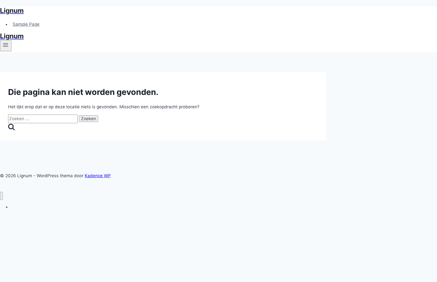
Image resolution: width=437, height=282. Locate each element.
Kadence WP (98, 175)
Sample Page (26, 24)
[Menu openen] (5, 45)
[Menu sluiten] (1, 196)
